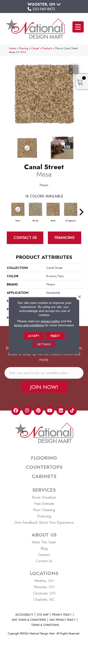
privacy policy (50, 321)
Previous (7, 145)
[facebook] (15, 410)
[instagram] (27, 410)
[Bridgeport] (70, 209)
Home (12, 48)
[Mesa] (18, 209)
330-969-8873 (43, 9)
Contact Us (25, 237)
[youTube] (49, 410)
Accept (33, 336)
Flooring (23, 48)
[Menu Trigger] (78, 26)
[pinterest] (38, 410)
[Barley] (35, 209)
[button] (44, 387)
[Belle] (53, 209)
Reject (55, 336)
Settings (44, 344)
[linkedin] (60, 410)
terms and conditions (29, 325)
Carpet (35, 48)
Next (81, 145)
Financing (65, 237)
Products (47, 48)
